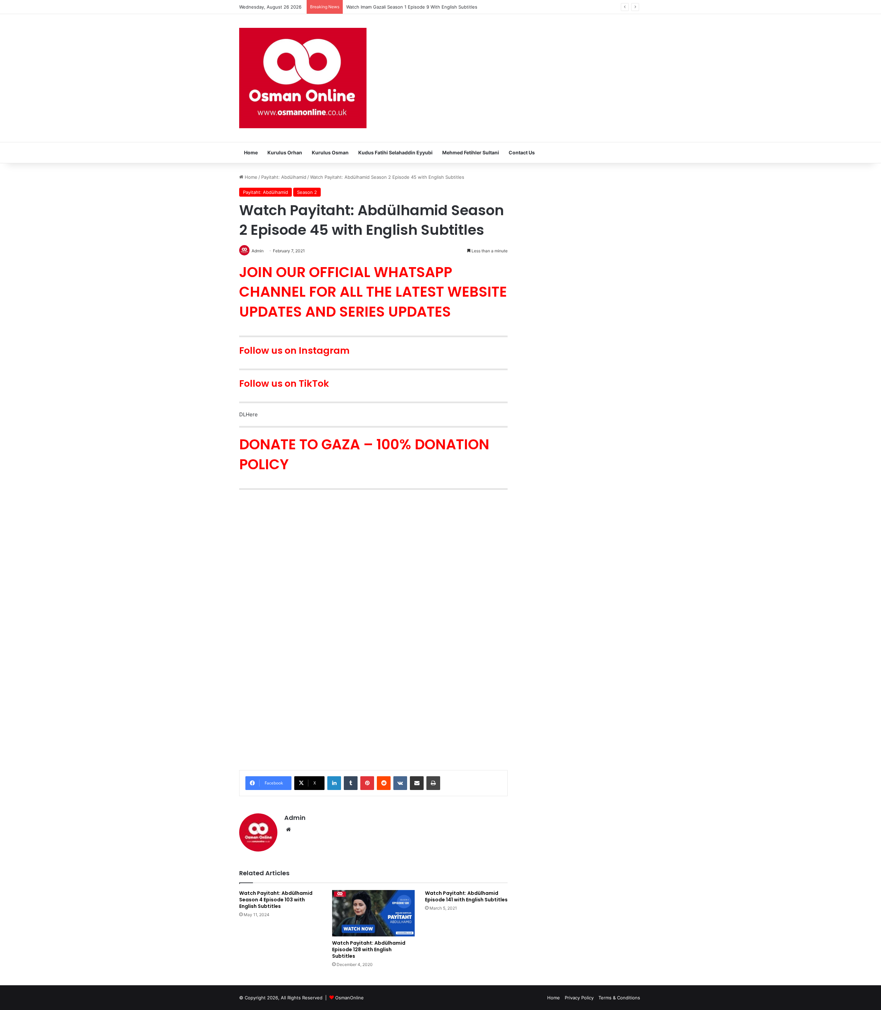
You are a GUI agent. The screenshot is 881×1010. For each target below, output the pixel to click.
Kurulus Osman (330, 152)
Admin (295, 817)
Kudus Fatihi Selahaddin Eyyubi (395, 152)
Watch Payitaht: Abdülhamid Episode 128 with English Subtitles (368, 949)
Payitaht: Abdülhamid (283, 177)
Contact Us (522, 152)
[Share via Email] (417, 783)
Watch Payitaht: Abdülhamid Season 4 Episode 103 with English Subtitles (275, 900)
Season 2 (307, 192)
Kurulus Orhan (284, 152)
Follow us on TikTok (284, 383)
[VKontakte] (400, 783)
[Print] (433, 783)
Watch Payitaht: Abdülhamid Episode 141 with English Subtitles (466, 896)
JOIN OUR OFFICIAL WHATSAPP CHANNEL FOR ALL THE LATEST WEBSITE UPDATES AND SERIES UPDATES (373, 291)
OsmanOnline (349, 997)
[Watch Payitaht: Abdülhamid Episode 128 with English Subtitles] (373, 913)
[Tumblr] (351, 783)
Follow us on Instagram (294, 350)
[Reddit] (384, 783)
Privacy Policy (579, 997)
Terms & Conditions (619, 997)
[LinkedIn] (334, 783)
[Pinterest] (367, 783)
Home (251, 152)
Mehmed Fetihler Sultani (470, 152)
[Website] (288, 829)
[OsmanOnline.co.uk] (303, 78)
